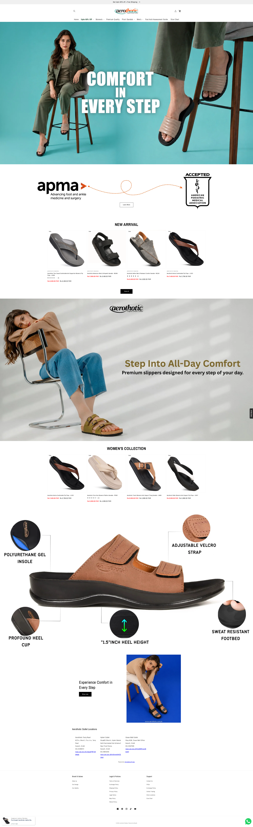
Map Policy (112, 798)
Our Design (75, 784)
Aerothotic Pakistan (124, 823)
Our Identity (75, 788)
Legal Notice (112, 795)
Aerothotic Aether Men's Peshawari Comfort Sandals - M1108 (143, 273)
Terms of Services (114, 781)
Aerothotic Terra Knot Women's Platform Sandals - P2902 (102, 495)
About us (74, 781)
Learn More (126, 205)
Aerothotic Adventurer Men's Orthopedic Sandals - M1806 (102, 273)
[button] (74, 11)
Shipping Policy (113, 788)
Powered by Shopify (132, 823)
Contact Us (150, 781)
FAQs (148, 784)
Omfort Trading (151, 791)
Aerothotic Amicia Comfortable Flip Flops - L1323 (180, 273)
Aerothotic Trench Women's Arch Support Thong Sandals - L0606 (144, 495)
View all (126, 291)
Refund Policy (113, 802)
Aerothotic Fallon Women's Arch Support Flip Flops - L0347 (182, 495)
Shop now (85, 694)
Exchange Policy (114, 784)
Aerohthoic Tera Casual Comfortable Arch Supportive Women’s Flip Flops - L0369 (65, 274)
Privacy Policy (113, 791)
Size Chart (149, 798)
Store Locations (151, 795)
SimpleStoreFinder (130, 762)
